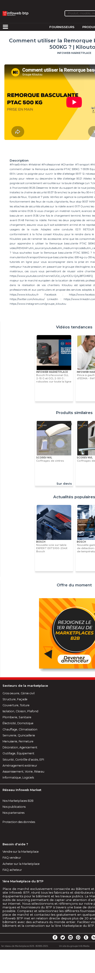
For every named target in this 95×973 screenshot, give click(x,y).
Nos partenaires (13, 812)
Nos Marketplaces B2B (18, 800)
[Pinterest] (78, 937)
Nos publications (14, 806)
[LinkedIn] (70, 937)
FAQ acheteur (12, 870)
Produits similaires (74, 412)
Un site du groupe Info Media (74, 946)
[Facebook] (54, 937)
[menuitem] (5, 27)
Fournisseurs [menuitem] (61, 27)
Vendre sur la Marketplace (21, 851)
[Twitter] (62, 937)
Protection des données (19, 822)
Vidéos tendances (74, 327)
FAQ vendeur (12, 857)
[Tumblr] (86, 937)
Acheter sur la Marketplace (21, 864)
